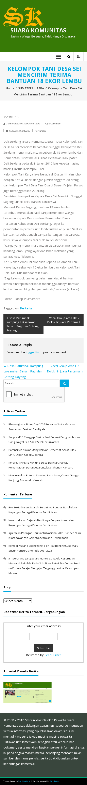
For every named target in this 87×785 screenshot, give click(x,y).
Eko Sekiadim (16, 507)
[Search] (64, 383)
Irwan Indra (15, 520)
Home (10, 88)
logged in (32, 352)
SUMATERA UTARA (31, 88)
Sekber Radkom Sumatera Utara (23, 123)
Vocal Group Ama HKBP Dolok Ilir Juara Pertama (64, 320)
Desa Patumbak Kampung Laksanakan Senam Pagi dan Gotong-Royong (22, 324)
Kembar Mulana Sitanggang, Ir (26, 546)
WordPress (54, 781)
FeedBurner (53, 655)
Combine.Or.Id (24, 781)
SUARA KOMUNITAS (38, 30)
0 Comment (55, 123)
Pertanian (40, 130)
